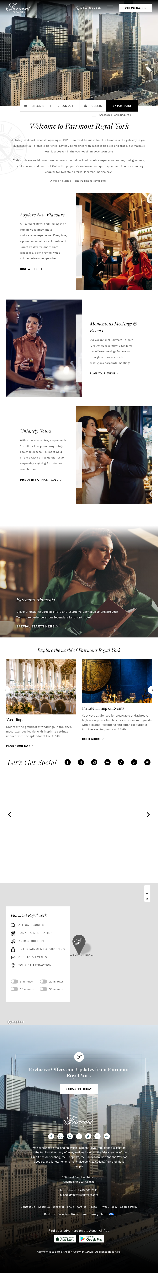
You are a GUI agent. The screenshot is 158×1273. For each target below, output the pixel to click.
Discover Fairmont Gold (39, 479)
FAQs (70, 1206)
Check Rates (122, 105)
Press (93, 1206)
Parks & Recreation (35, 933)
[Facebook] (68, 762)
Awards (82, 1206)
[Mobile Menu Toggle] (110, 8)
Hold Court (91, 739)
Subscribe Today (79, 1089)
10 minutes (27, 989)
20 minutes (56, 981)
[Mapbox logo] (15, 1022)
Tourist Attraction (35, 965)
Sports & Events (32, 957)
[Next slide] (152, 690)
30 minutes (56, 989)
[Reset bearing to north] (147, 899)
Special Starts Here (35, 626)
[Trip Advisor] (147, 762)
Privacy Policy (108, 1206)
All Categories (31, 925)
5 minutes (26, 981)
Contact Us (28, 1206)
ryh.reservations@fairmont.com (79, 1194)
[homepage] (21, 8)
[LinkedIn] (107, 762)
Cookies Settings (98, 1214)
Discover (58, 1206)
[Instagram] (94, 762)
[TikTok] (121, 762)
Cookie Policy (128, 1206)
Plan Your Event (102, 373)
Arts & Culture (31, 941)
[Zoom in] (147, 888)
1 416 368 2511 (87, 1190)
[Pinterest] (134, 762)
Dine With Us (30, 269)
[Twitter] (81, 762)
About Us (44, 1206)
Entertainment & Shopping (41, 949)
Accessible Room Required (115, 114)
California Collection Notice (62, 1214)
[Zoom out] (147, 893)
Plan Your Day (18, 745)
